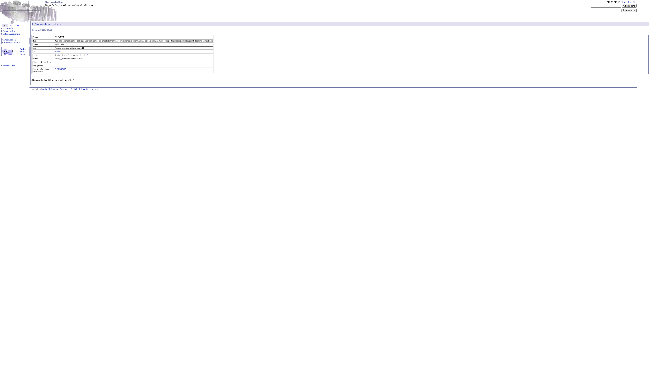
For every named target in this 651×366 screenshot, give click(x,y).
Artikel (23, 49)
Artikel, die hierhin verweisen (84, 89)
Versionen (64, 89)
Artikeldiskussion (11, 42)
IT (25, 25)
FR (18, 25)
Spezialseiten (9, 65)
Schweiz (57, 24)
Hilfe (635, 2)
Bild (22, 51)
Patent (22, 54)
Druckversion (9, 39)
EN (10, 25)
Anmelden (626, 2)
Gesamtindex (9, 31)
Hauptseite (8, 28)
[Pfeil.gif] (33, 24)
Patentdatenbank (42, 24)
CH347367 (61, 69)
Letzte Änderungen (12, 34)
